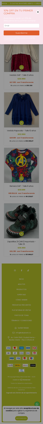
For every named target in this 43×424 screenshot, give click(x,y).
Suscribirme (21, 33)
